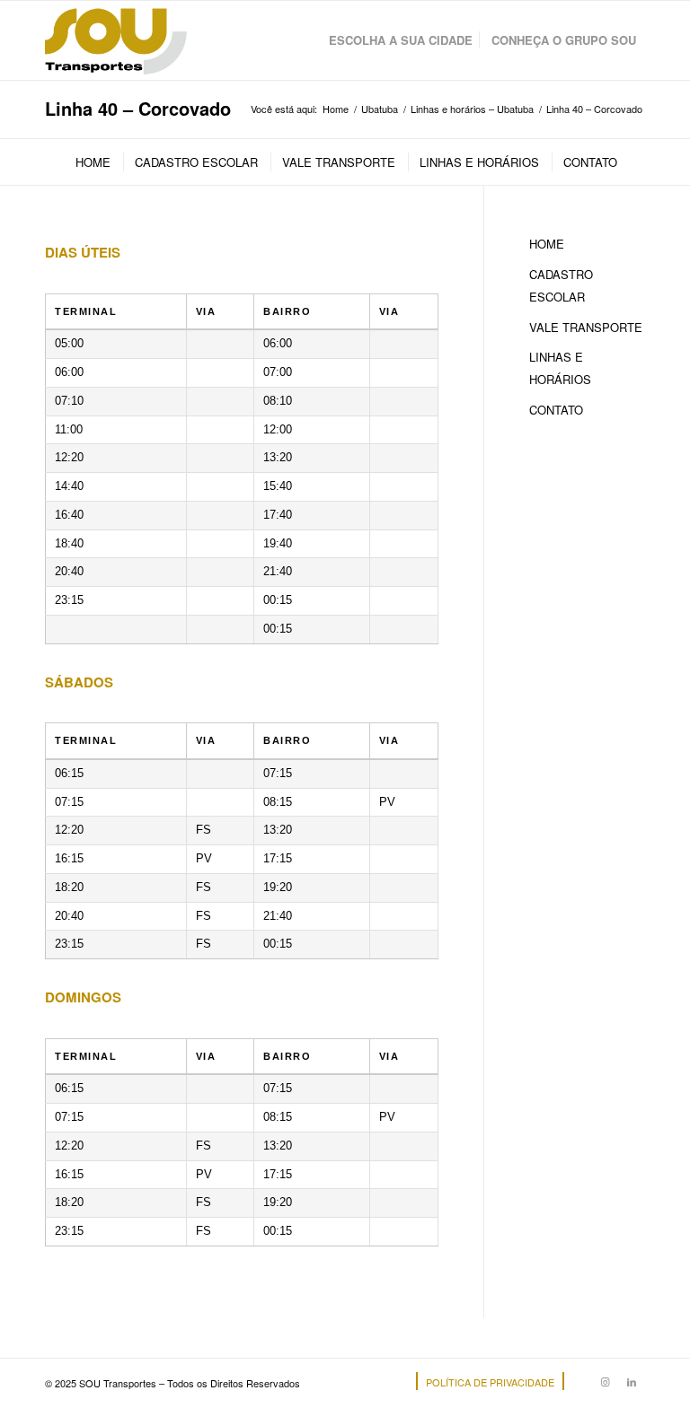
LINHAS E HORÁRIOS (560, 368)
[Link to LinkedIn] (631, 1381)
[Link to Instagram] (604, 1381)
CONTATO (556, 409)
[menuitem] (401, 40)
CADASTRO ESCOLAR (561, 285)
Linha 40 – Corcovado (138, 108)
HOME (546, 243)
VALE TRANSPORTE (585, 327)
